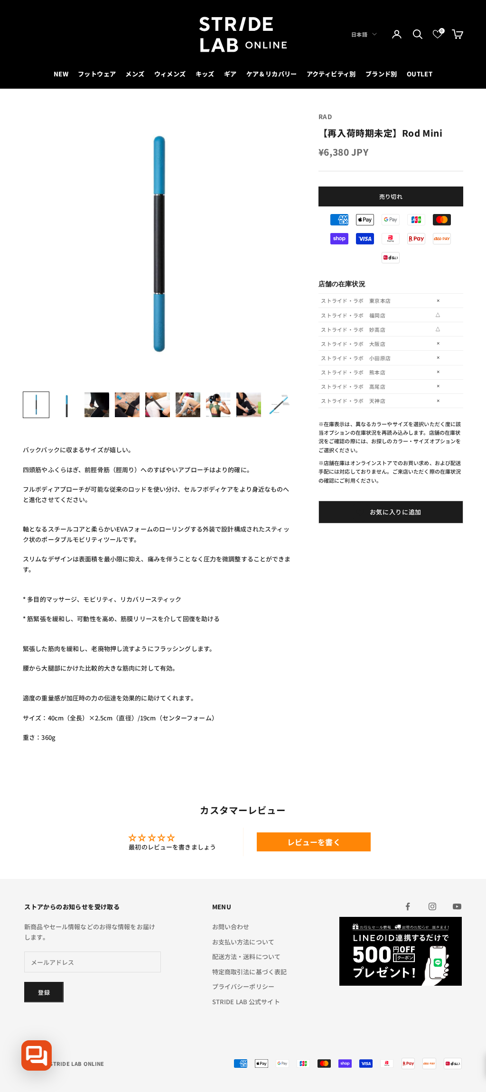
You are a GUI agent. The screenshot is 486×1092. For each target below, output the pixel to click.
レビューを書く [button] (314, 842)
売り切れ (390, 196)
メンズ (134, 73)
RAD (325, 116)
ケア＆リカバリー (271, 73)
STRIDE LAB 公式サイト (246, 1001)
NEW (61, 73)
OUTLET (419, 73)
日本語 (359, 34)
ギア (230, 73)
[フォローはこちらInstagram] (432, 906)
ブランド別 (381, 73)
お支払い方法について (243, 941)
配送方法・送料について (246, 956)
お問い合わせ (231, 926)
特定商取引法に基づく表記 (249, 971)
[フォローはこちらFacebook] (407, 906)
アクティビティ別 (331, 73)
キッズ (205, 73)
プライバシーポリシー (243, 986)
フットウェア (97, 73)
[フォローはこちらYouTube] (457, 906)
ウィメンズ (170, 73)
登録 (44, 992)
